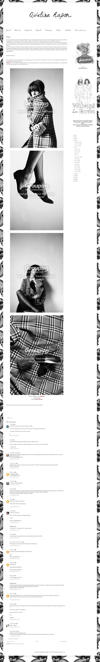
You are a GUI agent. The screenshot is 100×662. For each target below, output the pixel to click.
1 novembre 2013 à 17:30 (14, 522)
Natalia (11, 510)
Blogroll (38, 30)
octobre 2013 (76, 145)
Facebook (68, 30)
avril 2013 (76, 166)
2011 (74, 175)
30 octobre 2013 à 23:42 (14, 477)
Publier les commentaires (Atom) (18, 643)
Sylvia (11, 439)
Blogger (63, 652)
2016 (74, 137)
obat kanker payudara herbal (16, 542)
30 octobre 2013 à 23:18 (14, 468)
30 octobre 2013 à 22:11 (14, 448)
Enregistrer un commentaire (13, 638)
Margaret (12, 575)
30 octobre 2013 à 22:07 (14, 435)
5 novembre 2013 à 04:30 (14, 545)
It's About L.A (13, 463)
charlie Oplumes (13, 631)
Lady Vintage (12, 623)
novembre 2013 (77, 144)
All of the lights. (77, 149)
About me (18, 30)
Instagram (48, 30)
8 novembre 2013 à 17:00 (14, 558)
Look (11, 417)
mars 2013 (76, 167)
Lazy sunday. (76, 152)
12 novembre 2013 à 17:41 (15, 589)
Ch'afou (75, 147)
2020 (74, 135)
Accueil (8, 30)
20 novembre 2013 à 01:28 (15, 636)
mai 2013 (76, 164)
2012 (74, 173)
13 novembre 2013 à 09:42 (15, 599)
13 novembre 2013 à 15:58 (15, 619)
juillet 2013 (76, 160)
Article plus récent (10, 641)
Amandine (12, 481)
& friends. (76, 154)
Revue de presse (80, 30)
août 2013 (76, 158)
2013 (74, 140)
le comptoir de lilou (13, 452)
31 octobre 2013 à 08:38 (14, 484)
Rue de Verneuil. (77, 151)
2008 (74, 181)
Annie (11, 499)
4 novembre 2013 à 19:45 (14, 537)
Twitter (58, 30)
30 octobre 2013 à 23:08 (14, 459)
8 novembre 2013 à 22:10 (14, 571)
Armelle (11, 424)
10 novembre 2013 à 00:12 (15, 579)
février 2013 (76, 169)
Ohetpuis (11, 488)
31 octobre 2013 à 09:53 (14, 495)
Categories (28, 30)
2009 (74, 179)
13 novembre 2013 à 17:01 (15, 627)
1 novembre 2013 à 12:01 (14, 506)
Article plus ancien (63, 641)
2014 (74, 138)
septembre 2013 (77, 157)
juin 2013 (76, 162)
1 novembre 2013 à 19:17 (14, 530)
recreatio (11, 534)
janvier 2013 (76, 171)
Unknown (12, 472)
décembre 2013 (77, 142)
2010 (74, 177)
